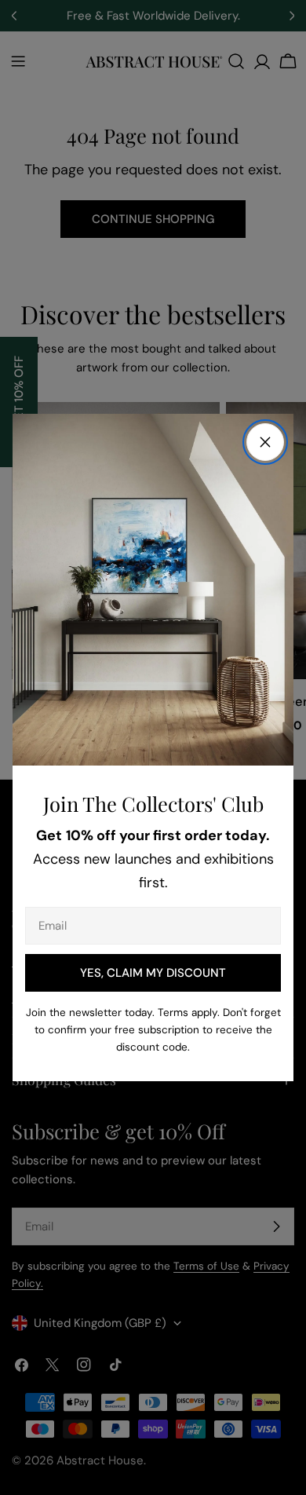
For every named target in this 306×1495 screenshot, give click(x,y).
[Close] (265, 442)
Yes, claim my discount (153, 973)
